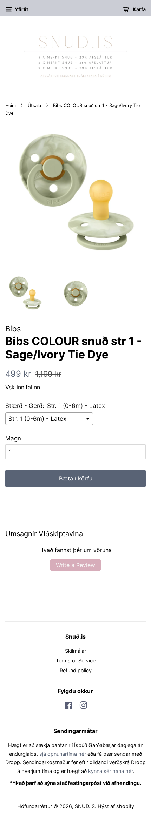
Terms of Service (76, 661)
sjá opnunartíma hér (62, 754)
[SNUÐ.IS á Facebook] (68, 706)
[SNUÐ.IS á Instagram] (83, 706)
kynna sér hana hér (110, 771)
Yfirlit (21, 9)
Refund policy (76, 670)
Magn (13, 438)
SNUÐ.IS (85, 806)
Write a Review (75, 564)
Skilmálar (75, 651)
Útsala (34, 105)
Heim (10, 105)
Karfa (139, 9)
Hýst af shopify (116, 806)
